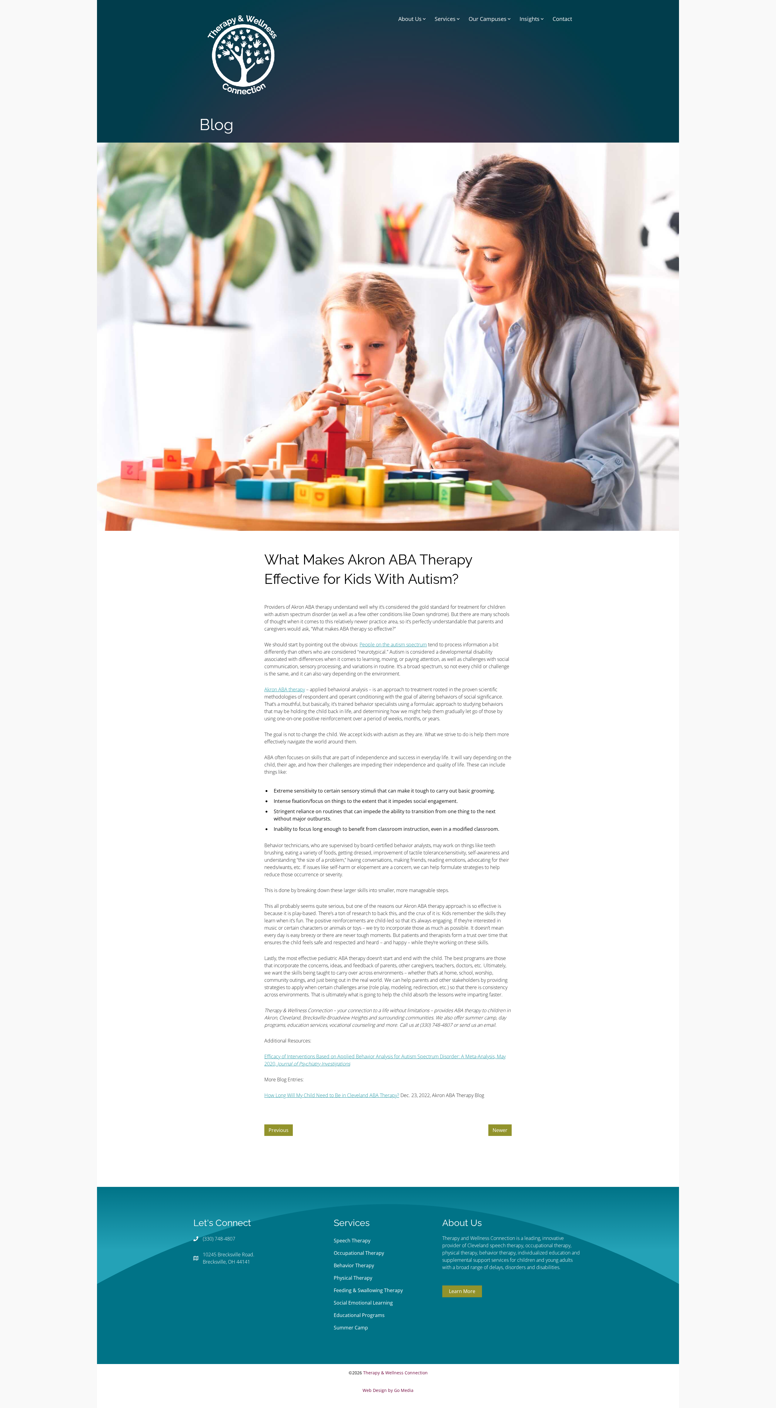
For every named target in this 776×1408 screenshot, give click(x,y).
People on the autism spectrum (393, 644)
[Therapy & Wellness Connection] (242, 54)
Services (445, 18)
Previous (279, 1130)
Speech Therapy (352, 1240)
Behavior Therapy (354, 1265)
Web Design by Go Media (388, 1390)
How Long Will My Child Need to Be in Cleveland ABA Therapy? (331, 1095)
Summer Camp (351, 1327)
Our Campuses (488, 18)
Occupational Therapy (359, 1253)
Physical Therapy (353, 1278)
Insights (530, 18)
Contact (562, 18)
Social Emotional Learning (363, 1302)
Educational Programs (359, 1315)
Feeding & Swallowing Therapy (368, 1290)
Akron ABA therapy (284, 689)
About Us (410, 18)
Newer (500, 1130)
